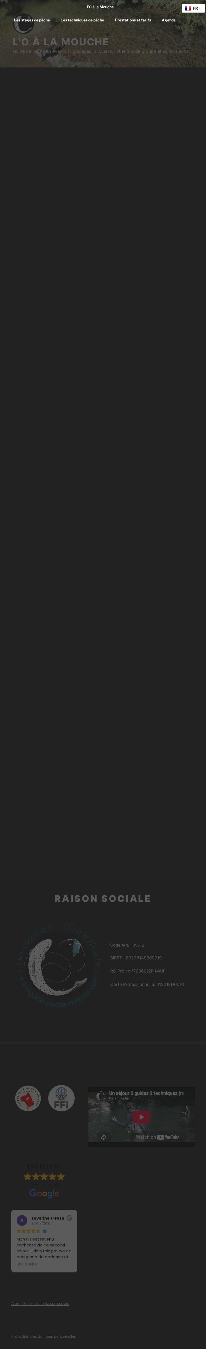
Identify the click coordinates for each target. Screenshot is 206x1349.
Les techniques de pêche (82, 20)
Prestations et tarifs (133, 20)
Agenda (169, 20)
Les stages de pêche (32, 20)
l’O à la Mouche (100, 7)
